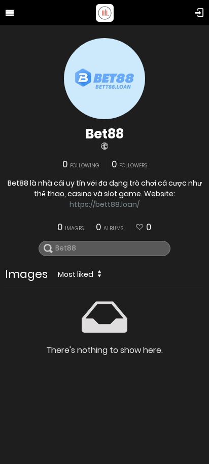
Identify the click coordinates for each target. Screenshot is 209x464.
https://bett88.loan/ (104, 204)
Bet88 (104, 134)
